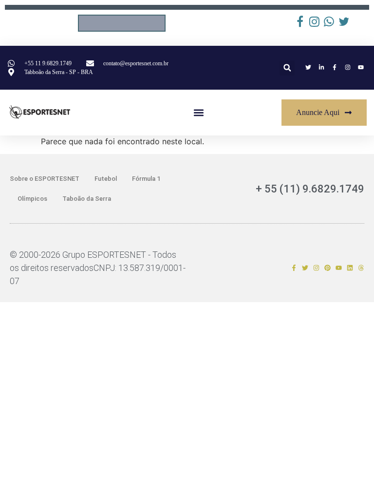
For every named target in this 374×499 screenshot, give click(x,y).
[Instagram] (316, 268)
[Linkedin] (350, 268)
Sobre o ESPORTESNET (44, 178)
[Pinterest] (327, 268)
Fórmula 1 (146, 178)
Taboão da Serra (86, 198)
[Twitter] (305, 268)
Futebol (105, 178)
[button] (287, 68)
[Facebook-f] (294, 268)
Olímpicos (32, 198)
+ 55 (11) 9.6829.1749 (310, 189)
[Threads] (361, 268)
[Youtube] (339, 268)
